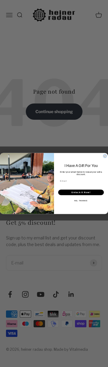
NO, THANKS (81, 201)
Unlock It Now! (81, 192)
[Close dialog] (104, 156)
